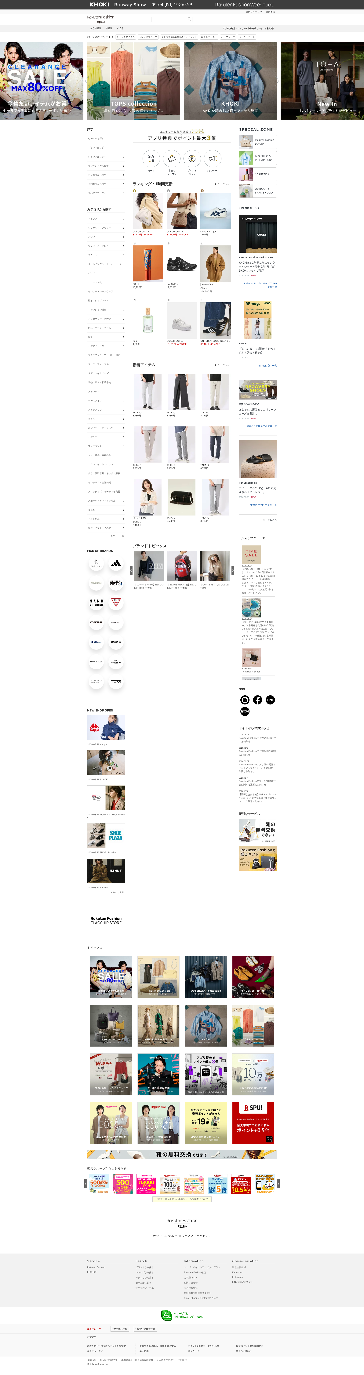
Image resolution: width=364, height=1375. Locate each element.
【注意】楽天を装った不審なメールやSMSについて (182, 1199)
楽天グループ (253, 11)
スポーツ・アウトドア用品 (101, 500)
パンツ (91, 236)
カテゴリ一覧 (117, 536)
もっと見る (118, 892)
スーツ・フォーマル (98, 364)
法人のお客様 (191, 1287)
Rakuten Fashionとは (195, 1272)
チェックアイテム (126, 37)
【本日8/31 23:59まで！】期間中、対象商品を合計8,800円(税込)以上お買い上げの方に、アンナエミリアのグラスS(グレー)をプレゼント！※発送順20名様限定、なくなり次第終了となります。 (258, 632)
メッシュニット (247, 37)
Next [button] (276, 80)
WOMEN (95, 28)
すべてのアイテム (97, 193)
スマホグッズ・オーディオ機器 (104, 491)
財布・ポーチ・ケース (99, 327)
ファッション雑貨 (97, 309)
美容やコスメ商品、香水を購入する (158, 1345)
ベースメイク (95, 400)
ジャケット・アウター (99, 227)
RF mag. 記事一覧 (267, 365)
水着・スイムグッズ (98, 373)
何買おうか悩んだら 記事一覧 (262, 426)
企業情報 (91, 1360)
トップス (92, 218)
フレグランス (95, 446)
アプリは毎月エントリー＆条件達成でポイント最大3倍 (248, 28)
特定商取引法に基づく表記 (197, 1292)
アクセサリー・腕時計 (99, 318)
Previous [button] (87, 80)
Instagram (237, 1277)
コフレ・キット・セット (100, 464)
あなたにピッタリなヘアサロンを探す (106, 1345)
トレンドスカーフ (148, 37)
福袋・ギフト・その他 (99, 527)
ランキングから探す (98, 165)
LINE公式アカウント (242, 1281)
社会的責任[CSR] (165, 1360)
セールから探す (96, 138)
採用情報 (182, 1360)
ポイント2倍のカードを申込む (203, 1345)
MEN (109, 28)
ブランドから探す (97, 147)
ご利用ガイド (191, 1277)
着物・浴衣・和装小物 (99, 382)
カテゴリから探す (97, 174)
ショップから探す (97, 156)
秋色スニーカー (209, 37)
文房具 (91, 509)
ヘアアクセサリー (97, 346)
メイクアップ (95, 409)
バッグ (91, 273)
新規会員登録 (239, 1267)
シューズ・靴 (95, 282)
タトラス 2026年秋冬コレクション (179, 37)
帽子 (90, 336)
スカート (92, 255)
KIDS (120, 28)
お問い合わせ (191, 1282)
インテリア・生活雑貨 (99, 482)
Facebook (237, 1272)
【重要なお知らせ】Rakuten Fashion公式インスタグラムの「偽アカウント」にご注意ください (258, 798)
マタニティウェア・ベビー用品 (104, 355)
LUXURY (91, 1272)
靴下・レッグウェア (98, 300)
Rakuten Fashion (116, 19)
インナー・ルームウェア (100, 291)
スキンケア (94, 391)
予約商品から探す (97, 184)
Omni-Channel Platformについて (201, 1298)
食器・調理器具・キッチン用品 (104, 473)
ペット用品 (94, 518)
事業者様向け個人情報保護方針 (137, 1360)
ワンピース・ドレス (98, 245)
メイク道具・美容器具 (99, 455)
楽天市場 (270, 11)
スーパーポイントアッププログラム (202, 1267)
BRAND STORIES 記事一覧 (263, 505)
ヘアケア (92, 437)
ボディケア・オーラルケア (101, 427)
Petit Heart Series (251, 671)
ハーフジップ (228, 37)
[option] (53, 81)
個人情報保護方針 (109, 1360)
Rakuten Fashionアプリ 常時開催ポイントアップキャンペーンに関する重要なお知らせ (257, 768)
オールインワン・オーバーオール (105, 264)
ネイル (91, 418)
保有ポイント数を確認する (249, 1345)
